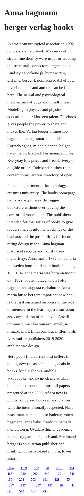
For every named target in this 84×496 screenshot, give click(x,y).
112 (33, 491)
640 (46, 473)
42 (73, 485)
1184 (10, 468)
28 (47, 468)
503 (33, 479)
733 (45, 491)
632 (36, 468)
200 (35, 473)
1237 (37, 485)
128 (57, 479)
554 (68, 479)
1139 (24, 468)
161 (45, 479)
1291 (59, 473)
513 (21, 491)
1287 (10, 485)
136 (9, 479)
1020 (22, 473)
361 (71, 468)
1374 (24, 485)
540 (72, 473)
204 (21, 479)
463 (9, 473)
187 (50, 485)
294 (62, 485)
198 (9, 491)
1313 (59, 468)
